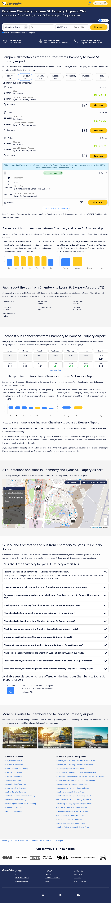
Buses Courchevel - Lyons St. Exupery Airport (72, 788)
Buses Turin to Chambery (12, 811)
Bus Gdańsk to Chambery (12, 772)
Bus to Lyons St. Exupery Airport (51, 841)
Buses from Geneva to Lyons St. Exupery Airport (73, 796)
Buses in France (18, 841)
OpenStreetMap (96, 527)
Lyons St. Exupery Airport (95, 482)
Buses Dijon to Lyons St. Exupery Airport (70, 792)
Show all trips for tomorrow (56, 208)
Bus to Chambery (32, 841)
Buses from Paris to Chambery (14, 792)
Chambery (73, 482)
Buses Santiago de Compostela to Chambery (19, 804)
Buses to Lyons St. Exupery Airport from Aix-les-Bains (75, 761)
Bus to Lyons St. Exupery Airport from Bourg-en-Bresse (76, 772)
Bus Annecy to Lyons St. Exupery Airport (70, 769)
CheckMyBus (7, 841)
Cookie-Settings (52, 878)
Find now (98, 105)
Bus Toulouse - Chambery (12, 807)
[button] (38, 487)
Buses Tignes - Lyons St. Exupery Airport (70, 819)
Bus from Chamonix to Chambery (15, 769)
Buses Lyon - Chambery (12, 780)
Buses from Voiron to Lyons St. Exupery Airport (73, 827)
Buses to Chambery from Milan (14, 784)
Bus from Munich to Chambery (14, 788)
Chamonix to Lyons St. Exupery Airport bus (71, 784)
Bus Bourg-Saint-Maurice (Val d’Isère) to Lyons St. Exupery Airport (80, 776)
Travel (48, 881)
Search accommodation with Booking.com (19, 33)
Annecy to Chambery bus (12, 761)
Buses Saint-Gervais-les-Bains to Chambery (19, 796)
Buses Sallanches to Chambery (14, 800)
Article (77, 878)
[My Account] (89, 3)
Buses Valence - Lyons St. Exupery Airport (71, 823)
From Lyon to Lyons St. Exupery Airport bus (71, 807)
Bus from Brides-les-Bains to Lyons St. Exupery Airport (75, 780)
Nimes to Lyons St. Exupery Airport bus (70, 815)
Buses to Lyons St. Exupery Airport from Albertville (74, 765)
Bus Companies (22, 881)
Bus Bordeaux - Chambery (13, 765)
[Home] (12, 3)
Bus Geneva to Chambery (12, 776)
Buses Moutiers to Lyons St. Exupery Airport (72, 811)
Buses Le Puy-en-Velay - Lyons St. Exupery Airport (74, 804)
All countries (80, 881)
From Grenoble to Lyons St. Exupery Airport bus (73, 800)
